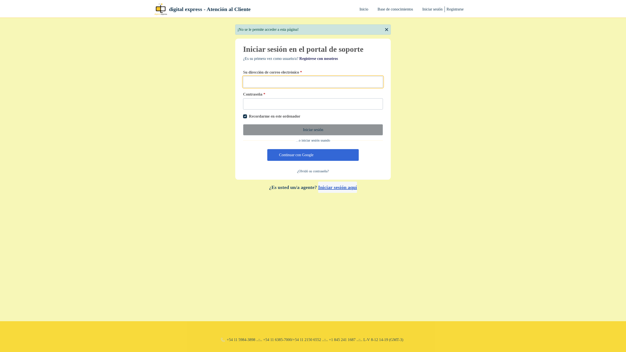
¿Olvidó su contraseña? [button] (313, 171)
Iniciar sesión (432, 9)
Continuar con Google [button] (296, 155)
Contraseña (254, 94)
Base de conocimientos (395, 9)
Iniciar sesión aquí (337, 187)
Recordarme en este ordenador (274, 116)
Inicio (363, 9)
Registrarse (455, 9)
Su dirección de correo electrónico (272, 72)
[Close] (387, 29)
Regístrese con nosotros (318, 58)
